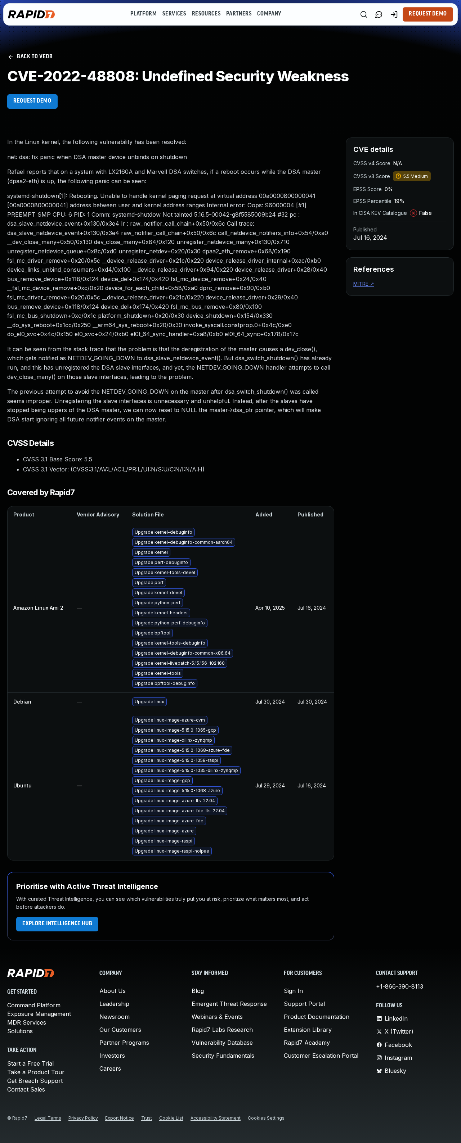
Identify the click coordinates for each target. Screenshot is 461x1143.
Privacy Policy (83, 1118)
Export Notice (119, 1118)
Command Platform (34, 1005)
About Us (112, 990)
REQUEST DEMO (32, 101)
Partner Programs (124, 1042)
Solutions (20, 1031)
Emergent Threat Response (229, 1003)
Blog (198, 990)
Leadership (114, 1003)
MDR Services (26, 1022)
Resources (206, 14)
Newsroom (114, 1016)
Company (269, 14)
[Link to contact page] (378, 14)
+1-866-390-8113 (399, 986)
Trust (146, 1118)
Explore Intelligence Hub (57, 924)
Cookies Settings (266, 1118)
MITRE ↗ (363, 284)
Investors (112, 1055)
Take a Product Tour (35, 1072)
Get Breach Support (35, 1080)
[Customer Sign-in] (394, 14)
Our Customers (120, 1029)
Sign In (293, 990)
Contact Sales (26, 1089)
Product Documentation (316, 1016)
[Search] (363, 14)
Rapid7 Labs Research (222, 1029)
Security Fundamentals (223, 1055)
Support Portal (304, 1003)
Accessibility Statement (216, 1118)
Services (174, 14)
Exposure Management (39, 1013)
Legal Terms (48, 1118)
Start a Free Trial (30, 1063)
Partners (238, 14)
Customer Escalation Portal (321, 1055)
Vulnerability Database (222, 1042)
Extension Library (308, 1029)
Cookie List (171, 1118)
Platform (143, 14)
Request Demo (428, 14)
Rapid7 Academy (307, 1042)
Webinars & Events (217, 1016)
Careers (110, 1068)
